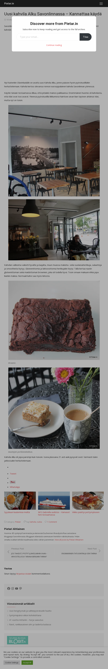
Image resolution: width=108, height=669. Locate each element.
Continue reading (54, 45)
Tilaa (85, 36)
